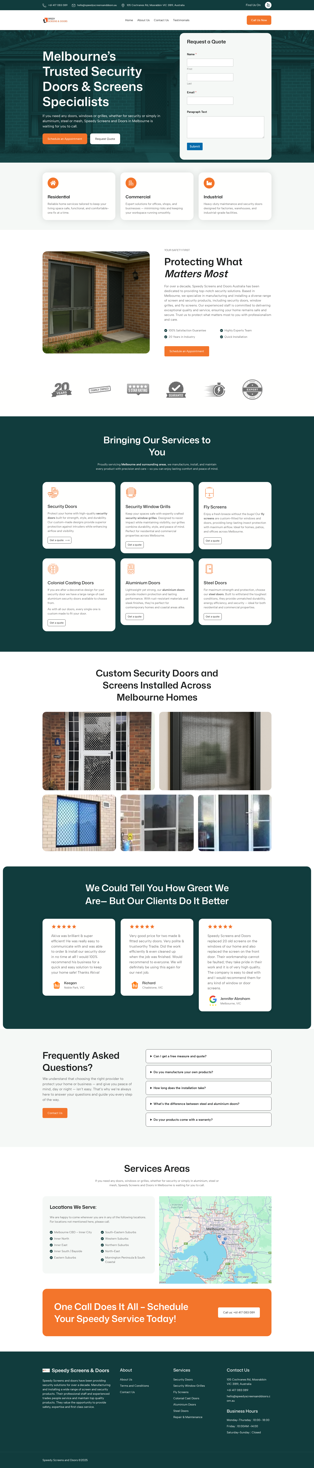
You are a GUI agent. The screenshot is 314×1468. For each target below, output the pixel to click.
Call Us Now (259, 20)
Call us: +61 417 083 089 (239, 1312)
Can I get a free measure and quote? (180, 1056)
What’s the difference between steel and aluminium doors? (196, 1104)
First (189, 69)
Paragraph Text (197, 112)
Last (189, 83)
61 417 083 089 (238, 1390)
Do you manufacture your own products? (183, 1072)
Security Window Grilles (189, 1385)
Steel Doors (180, 1411)
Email (192, 92)
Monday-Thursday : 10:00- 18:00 (248, 1420)
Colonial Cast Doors (186, 1398)
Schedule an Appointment (65, 139)
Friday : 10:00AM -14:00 (242, 1426)
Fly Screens (180, 1392)
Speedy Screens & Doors (80, 1370)
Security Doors (183, 1379)
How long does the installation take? (180, 1088)
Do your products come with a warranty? (183, 1119)
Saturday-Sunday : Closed (244, 1432)
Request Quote (105, 139)
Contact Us (55, 1113)
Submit (195, 146)
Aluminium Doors (184, 1404)
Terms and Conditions (134, 1385)
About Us (126, 1379)
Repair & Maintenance (187, 1417)
